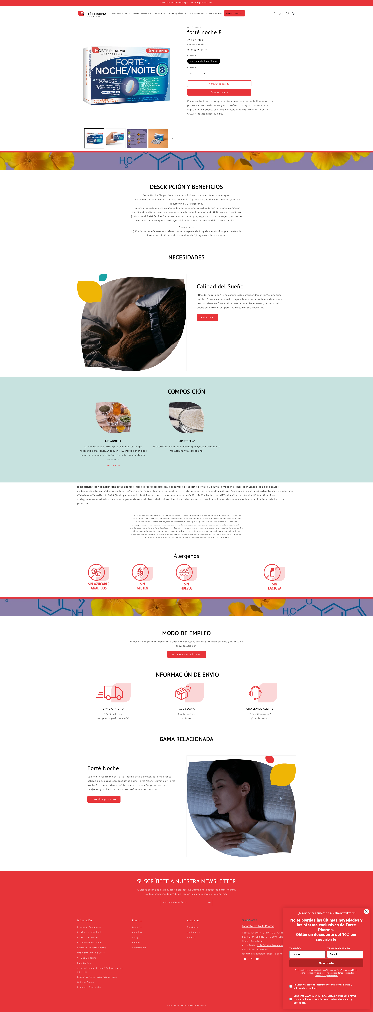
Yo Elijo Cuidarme (86, 958)
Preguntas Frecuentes (89, 927)
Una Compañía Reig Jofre (91, 953)
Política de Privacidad (89, 932)
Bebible (136, 942)
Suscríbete (326, 963)
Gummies (137, 927)
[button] (120, 13)
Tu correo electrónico (339, 948)
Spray (135, 937)
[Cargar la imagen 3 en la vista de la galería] (137, 138)
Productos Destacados (89, 987)
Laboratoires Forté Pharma (91, 947)
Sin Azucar (193, 937)
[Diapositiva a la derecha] (172, 138)
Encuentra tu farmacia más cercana (97, 977)
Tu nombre (295, 948)
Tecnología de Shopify (196, 1005)
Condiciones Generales (89, 942)
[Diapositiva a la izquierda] (80, 138)
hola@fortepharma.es (270, 945)
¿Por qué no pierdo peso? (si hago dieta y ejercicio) (100, 970)
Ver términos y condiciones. (326, 976)
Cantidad (191, 68)
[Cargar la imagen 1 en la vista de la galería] (94, 138)
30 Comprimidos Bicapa (203, 61)
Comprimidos (139, 947)
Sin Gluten (193, 927)
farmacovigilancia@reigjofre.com (262, 953)
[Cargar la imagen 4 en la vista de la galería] (158, 138)
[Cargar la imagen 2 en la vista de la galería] (115, 138)
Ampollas (137, 932)
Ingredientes (84, 963)
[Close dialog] (366, 911)
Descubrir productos (104, 799)
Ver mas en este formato (187, 654)
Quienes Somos (85, 982)
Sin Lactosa (193, 932)
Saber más (207, 317)
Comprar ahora (219, 92)
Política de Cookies (87, 937)
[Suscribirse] (209, 902)
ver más (112, 465)
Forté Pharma (180, 1005)
